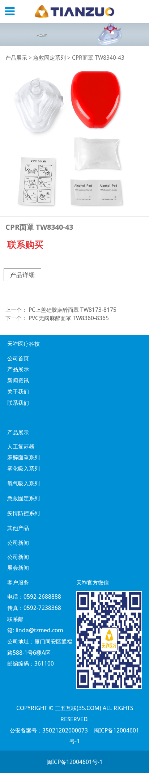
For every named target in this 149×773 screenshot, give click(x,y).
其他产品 (18, 528)
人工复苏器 (20, 446)
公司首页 (18, 358)
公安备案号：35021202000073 (49, 730)
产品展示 (16, 57)
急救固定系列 (49, 57)
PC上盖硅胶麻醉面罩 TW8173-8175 (72, 310)
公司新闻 (18, 557)
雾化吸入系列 (23, 468)
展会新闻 (18, 568)
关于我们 (18, 391)
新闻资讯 (18, 380)
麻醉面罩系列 (23, 457)
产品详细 (22, 275)
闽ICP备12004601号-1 (75, 762)
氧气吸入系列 (23, 483)
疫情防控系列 (23, 513)
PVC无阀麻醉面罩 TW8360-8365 (69, 318)
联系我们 (18, 403)
